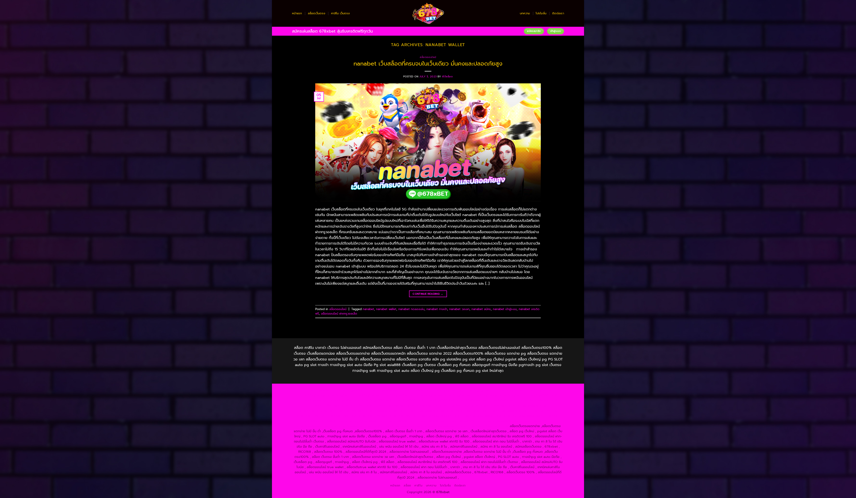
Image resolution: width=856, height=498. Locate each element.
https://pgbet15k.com (397, 395)
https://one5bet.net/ (389, 405)
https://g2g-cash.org (447, 390)
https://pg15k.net (366, 395)
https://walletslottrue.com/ (316, 426)
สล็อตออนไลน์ (428, 57)
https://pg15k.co (339, 395)
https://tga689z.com (321, 390)
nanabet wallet (386, 309)
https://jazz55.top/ (543, 410)
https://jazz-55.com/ (340, 415)
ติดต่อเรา (558, 13)
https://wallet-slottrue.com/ (359, 426)
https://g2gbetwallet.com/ (481, 415)
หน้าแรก (297, 13)
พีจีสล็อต (447, 76)
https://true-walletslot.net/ (401, 426)
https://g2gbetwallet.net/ (522, 415)
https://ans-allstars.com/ (538, 400)
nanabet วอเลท (459, 309)
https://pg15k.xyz (312, 395)
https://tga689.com (399, 420)
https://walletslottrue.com (384, 410)
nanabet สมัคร (481, 309)
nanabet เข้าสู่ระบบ (505, 309)
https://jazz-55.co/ (310, 415)
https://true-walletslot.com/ (444, 426)
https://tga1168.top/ (407, 400)
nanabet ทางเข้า (436, 309)
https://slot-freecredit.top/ (488, 426)
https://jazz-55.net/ (372, 415)
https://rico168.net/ (324, 405)
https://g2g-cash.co (480, 390)
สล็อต (407, 486)
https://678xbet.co (503, 400)
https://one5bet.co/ (422, 405)
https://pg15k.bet (510, 390)
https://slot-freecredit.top (466, 410)
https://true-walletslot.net (527, 405)
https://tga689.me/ (430, 420)
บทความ (525, 13)
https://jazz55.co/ (402, 415)
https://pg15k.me (538, 390)
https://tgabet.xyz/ (314, 400)
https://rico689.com (414, 390)
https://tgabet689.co (535, 420)
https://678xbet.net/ (471, 400)
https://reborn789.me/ (316, 410)
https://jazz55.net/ (349, 410)
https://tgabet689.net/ (500, 420)
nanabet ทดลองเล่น (411, 309)
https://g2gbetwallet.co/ (364, 420)
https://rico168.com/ (356, 405)
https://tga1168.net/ (376, 400)
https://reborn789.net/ (488, 405)
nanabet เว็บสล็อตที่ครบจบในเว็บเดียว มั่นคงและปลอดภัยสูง (428, 63)
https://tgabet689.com (464, 420)
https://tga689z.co (352, 390)
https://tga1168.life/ (439, 400)
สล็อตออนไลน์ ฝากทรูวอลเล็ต (339, 313)
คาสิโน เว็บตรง (340, 13)
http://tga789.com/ (345, 400)
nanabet (368, 309)
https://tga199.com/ (454, 405)
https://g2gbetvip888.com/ (438, 415)
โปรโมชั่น (541, 13)
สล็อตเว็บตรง (316, 13)
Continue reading (428, 294)
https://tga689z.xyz (383, 390)
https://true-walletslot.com (507, 410)
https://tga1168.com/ (541, 395)
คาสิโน (418, 486)
